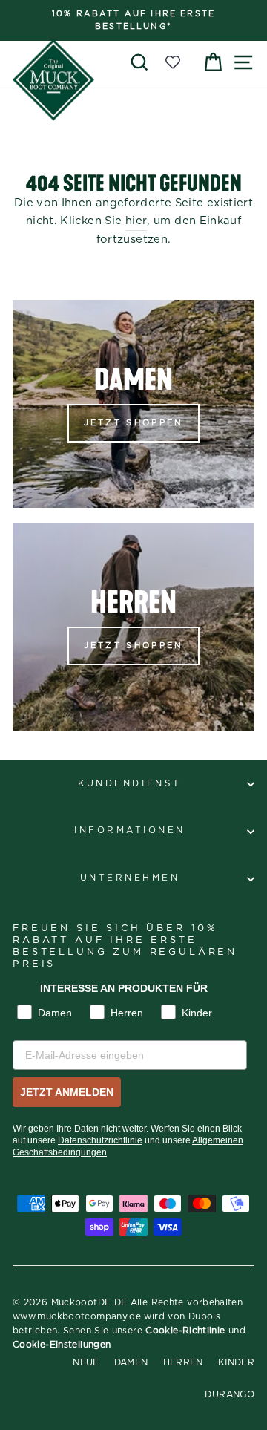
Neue (86, 1362)
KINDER (236, 1362)
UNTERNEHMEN (130, 878)
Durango (229, 1394)
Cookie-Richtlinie (185, 1330)
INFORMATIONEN (129, 830)
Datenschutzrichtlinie (100, 1140)
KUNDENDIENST (129, 784)
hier (136, 220)
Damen (131, 1362)
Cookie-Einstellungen (62, 1344)
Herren (183, 1362)
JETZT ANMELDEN (66, 1092)
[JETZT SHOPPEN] (133, 404)
